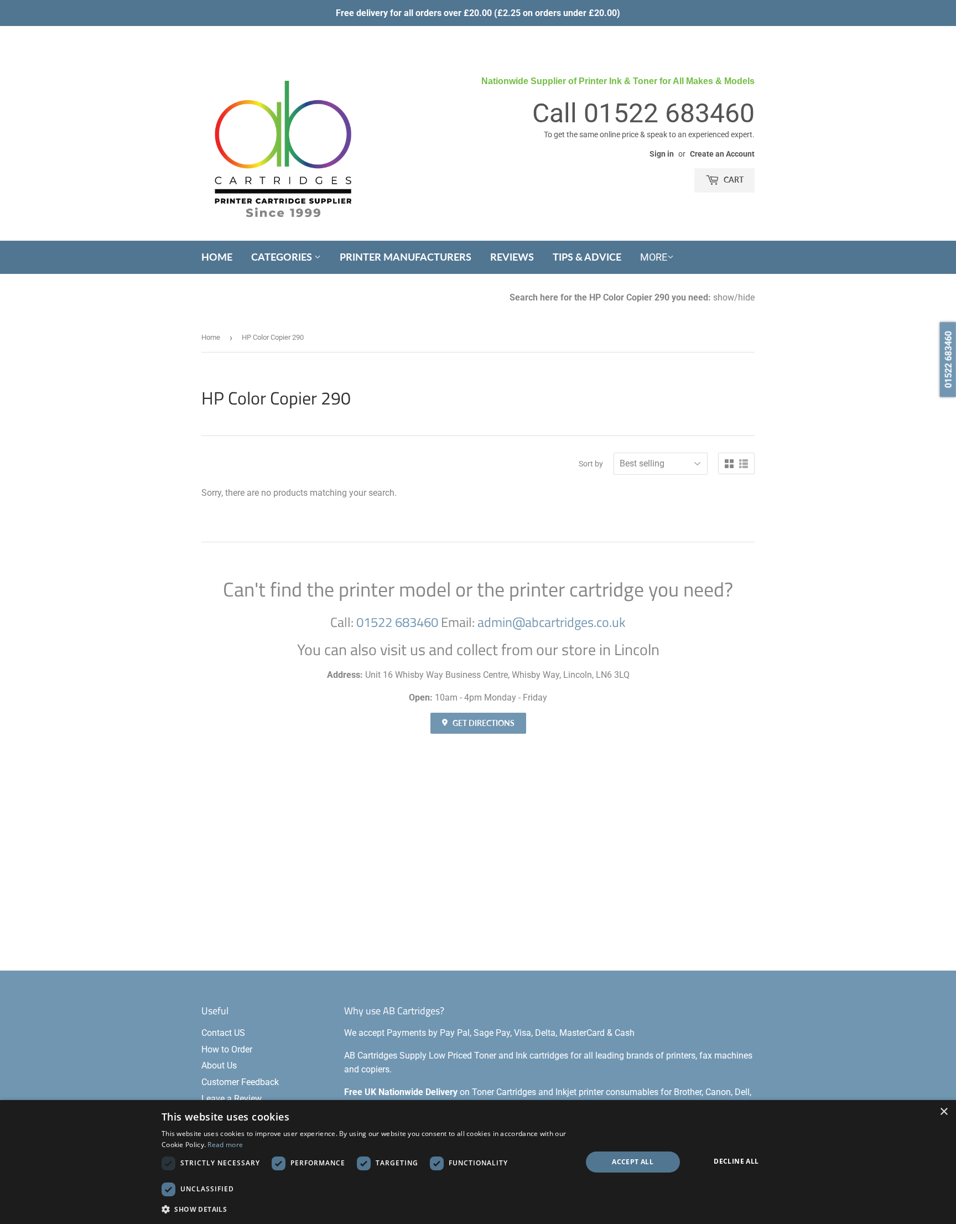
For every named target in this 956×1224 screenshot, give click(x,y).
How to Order (226, 1049)
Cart (733, 179)
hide (746, 297)
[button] (365, 1209)
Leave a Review (231, 1098)
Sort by (591, 463)
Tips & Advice (587, 257)
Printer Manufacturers (405, 257)
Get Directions (483, 723)
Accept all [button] (632, 1161)
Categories (282, 257)
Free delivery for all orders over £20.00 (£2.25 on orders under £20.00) (478, 13)
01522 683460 (669, 113)
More (653, 257)
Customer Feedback (240, 1082)
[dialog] (478, 1162)
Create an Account (722, 153)
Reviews (512, 257)
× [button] (943, 1112)
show (723, 297)
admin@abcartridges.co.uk (551, 622)
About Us (219, 1065)
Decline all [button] (736, 1161)
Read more (225, 1144)
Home (216, 257)
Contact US (223, 1033)
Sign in (662, 153)
